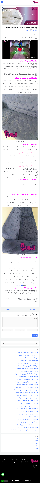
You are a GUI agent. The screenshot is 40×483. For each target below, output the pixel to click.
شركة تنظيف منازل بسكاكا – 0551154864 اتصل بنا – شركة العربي (27, 403)
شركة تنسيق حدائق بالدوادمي (33, 417)
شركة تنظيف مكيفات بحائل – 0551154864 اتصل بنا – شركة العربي (27, 363)
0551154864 (23, 463)
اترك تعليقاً (36, 30)
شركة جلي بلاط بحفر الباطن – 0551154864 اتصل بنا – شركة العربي (27, 384)
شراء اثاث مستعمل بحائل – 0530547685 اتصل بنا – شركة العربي (28, 369)
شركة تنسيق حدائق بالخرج (33, 416)
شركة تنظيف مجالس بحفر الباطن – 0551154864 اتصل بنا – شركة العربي (26, 373)
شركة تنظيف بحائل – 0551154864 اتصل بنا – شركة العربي (29, 357)
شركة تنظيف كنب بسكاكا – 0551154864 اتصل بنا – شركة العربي (28, 398)
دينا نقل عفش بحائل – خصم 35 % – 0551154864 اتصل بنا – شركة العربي (26, 392)
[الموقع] (7, 330)
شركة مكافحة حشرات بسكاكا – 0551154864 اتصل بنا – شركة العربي (27, 408)
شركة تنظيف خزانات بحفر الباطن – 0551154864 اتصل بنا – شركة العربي (26, 381)
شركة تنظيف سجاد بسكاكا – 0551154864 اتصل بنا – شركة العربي (27, 401)
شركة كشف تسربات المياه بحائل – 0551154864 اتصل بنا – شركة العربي (26, 425)
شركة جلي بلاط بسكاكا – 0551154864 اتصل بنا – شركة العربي (28, 400)
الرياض (36, 440)
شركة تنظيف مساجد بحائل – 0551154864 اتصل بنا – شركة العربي (27, 371)
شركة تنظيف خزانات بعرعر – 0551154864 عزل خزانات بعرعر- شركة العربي (26, 422)
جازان (37, 443)
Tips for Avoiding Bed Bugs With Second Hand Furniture (28, 304)
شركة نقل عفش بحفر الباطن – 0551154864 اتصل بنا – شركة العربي (27, 397)
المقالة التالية (7, 309)
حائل (37, 445)
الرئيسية (13, 461)
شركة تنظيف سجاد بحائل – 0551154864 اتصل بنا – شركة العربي (28, 390)
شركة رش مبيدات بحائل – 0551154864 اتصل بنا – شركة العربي (28, 365)
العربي (33, 30)
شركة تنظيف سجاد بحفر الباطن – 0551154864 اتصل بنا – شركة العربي (27, 379)
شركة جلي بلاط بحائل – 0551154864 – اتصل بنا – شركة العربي (28, 366)
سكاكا (37, 448)
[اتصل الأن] (2, 481)
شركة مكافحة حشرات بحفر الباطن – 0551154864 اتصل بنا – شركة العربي (26, 374)
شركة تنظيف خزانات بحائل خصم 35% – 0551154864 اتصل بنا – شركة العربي (26, 393)
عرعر (37, 449)
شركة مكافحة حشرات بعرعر (18, 285)
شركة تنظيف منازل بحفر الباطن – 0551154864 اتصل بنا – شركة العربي (27, 377)
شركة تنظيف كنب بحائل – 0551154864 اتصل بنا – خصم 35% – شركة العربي (26, 389)
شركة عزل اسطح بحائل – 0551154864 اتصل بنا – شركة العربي (28, 430)
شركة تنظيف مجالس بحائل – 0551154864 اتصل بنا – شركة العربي (27, 368)
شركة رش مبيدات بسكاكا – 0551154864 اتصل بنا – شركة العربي (28, 409)
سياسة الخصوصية (14, 462)
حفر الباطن (36, 446)
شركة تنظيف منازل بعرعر (34, 358)
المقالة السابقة (33, 309)
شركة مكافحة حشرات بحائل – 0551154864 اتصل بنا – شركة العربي (27, 413)
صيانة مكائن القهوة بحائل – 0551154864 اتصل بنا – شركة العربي (28, 352)
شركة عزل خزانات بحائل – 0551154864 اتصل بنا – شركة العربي (28, 427)
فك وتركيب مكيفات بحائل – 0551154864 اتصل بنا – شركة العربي (28, 414)
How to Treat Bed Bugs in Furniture (32, 303)
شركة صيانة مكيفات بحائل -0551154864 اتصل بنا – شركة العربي (28, 355)
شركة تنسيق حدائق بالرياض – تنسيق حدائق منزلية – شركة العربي (27, 419)
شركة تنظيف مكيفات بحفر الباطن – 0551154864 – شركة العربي (28, 376)
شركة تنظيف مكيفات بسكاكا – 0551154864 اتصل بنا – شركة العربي (27, 406)
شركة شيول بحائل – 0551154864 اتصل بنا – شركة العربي (29, 421)
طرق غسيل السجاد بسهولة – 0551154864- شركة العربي (29, 360)
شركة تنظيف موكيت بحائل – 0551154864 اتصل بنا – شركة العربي (27, 424)
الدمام (37, 438)
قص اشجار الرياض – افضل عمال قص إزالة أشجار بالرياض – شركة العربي (26, 387)
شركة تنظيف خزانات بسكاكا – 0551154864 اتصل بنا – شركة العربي (27, 405)
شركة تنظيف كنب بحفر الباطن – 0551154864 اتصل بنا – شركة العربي (27, 395)
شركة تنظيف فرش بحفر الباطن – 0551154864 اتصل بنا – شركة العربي (27, 382)
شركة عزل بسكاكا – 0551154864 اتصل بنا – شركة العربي (29, 411)
